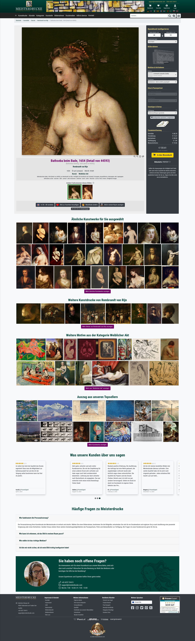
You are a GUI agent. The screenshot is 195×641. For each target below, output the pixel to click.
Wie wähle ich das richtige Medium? (33, 540)
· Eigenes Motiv (77, 600)
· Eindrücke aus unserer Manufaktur (83, 610)
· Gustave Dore (106, 612)
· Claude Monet (106, 603)
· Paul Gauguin (106, 605)
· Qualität (75, 607)
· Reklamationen (49, 612)
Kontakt (91, 15)
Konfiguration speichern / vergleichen (163, 117)
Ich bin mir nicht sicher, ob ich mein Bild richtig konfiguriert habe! (44, 547)
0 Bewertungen (84, 209)
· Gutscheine (76, 612)
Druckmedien (70, 16)
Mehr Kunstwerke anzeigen (97, 445)
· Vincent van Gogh (107, 600)
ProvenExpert (39, 490)
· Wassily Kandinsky (107, 607)
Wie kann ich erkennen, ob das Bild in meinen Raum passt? (41, 533)
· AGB (46, 605)
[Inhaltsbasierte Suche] (174, 16)
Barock (33, 20)
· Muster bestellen (78, 615)
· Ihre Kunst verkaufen (79, 603)
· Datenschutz (48, 607)
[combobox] (162, 41)
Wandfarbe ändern (91, 205)
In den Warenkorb (163, 155)
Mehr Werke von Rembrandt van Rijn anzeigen (97, 326)
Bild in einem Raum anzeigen (113, 205)
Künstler (32, 16)
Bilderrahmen (59, 16)
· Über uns (47, 615)
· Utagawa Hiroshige (108, 610)
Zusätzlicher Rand (152, 39)
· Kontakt (47, 600)
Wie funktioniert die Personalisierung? (34, 518)
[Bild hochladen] (179, 16)
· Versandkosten (77, 605)
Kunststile (49, 16)
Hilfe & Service (82, 16)
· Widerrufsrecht (49, 610)
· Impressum (48, 603)
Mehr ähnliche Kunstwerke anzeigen (97, 291)
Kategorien (40, 16)
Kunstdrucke (22, 16)
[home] (15, 16)
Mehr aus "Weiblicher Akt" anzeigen (97, 388)
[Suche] (170, 16)
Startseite (18, 20)
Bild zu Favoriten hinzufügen (69, 205)
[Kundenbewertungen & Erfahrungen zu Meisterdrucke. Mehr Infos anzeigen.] (170, 605)
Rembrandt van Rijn (42, 20)
